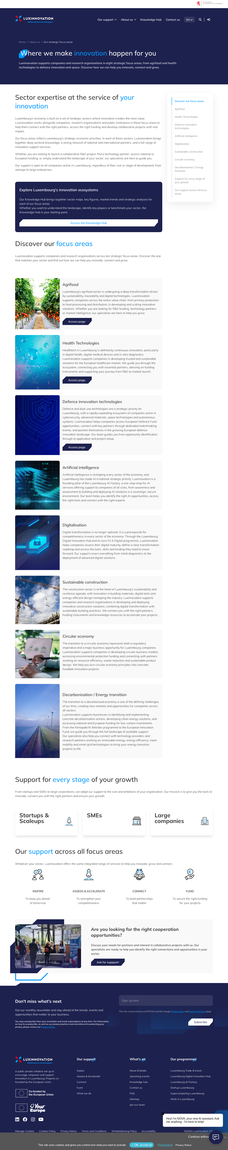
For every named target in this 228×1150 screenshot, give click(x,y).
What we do (84, 1093)
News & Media (138, 1070)
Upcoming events (139, 1076)
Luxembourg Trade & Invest (186, 1070)
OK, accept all (143, 1144)
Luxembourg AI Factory (183, 1082)
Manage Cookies (24, 1131)
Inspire (80, 1070)
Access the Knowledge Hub (89, 223)
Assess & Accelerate (88, 1076)
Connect (81, 1082)
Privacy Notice (48, 1027)
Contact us (136, 1087)
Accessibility (149, 1131)
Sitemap (134, 1099)
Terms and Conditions (94, 1131)
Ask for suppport (108, 962)
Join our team (137, 1104)
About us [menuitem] (127, 19)
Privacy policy (177, 1011)
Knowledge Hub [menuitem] (151, 19)
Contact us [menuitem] (173, 19)
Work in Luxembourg (182, 1099)
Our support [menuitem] (105, 19)
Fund (79, 1087)
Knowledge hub (138, 1082)
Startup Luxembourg (182, 1087)
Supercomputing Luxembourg (187, 1093)
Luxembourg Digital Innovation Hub (190, 1076)
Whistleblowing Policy (124, 1131)
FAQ (132, 1093)
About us (35, 42)
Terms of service (197, 1011)
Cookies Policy (47, 1131)
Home (22, 42)
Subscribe (200, 1022)
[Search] (200, 19)
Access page (77, 321)
